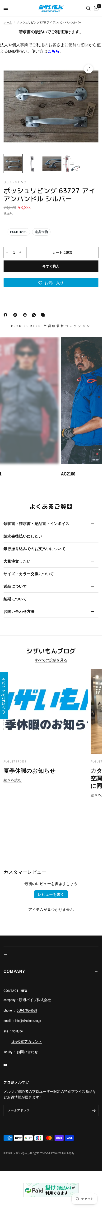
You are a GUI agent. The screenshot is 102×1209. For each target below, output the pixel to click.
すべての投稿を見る (51, 660)
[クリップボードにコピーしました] (44, 315)
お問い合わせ (27, 1051)
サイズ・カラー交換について (29, 573)
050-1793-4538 (27, 1010)
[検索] (88, 8)
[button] (51, 282)
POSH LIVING (19, 232)
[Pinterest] (26, 315)
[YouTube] (9, 1065)
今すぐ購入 (50, 266)
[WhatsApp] (35, 315)
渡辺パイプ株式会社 (35, 999)
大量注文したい (17, 561)
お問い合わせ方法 (19, 611)
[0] (95, 8)
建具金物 (41, 232)
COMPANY (14, 971)
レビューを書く (51, 894)
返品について (15, 586)
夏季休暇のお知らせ (30, 770)
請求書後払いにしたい (23, 536)
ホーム (8, 22)
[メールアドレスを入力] (93, 1110)
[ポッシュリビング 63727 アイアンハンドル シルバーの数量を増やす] (20, 252)
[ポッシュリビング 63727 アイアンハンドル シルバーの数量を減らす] (7, 252)
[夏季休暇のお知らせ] (46, 711)
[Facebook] (6, 315)
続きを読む (13, 780)
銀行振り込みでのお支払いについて (34, 548)
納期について (15, 598)
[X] (16, 315)
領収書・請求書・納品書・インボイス (36, 523)
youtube (17, 1031)
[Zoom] (88, 68)
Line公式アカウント (26, 1041)
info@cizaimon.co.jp (28, 1020)
